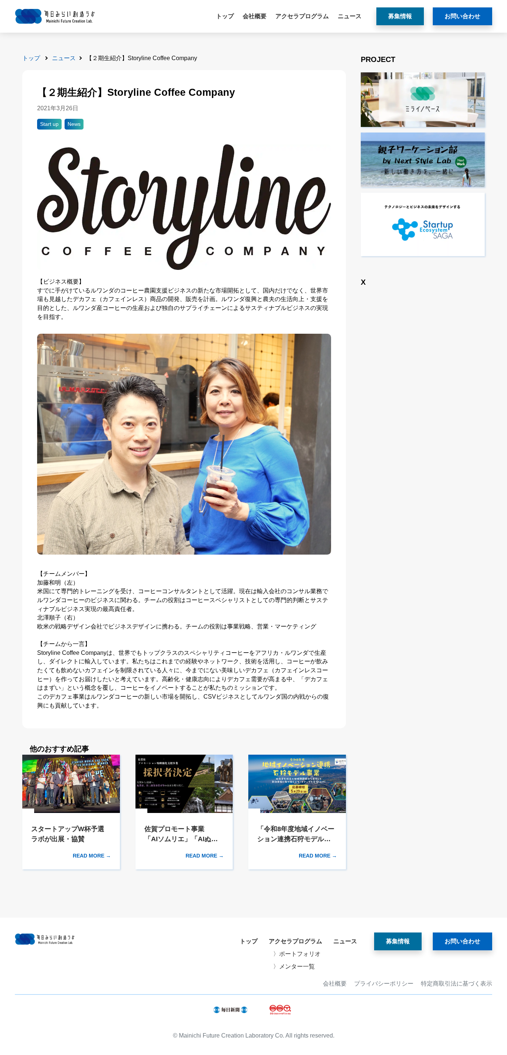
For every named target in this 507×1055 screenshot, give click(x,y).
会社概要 (254, 16)
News (74, 124)
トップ (225, 16)
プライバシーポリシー (383, 984)
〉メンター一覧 (294, 966)
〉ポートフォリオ (297, 954)
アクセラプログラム (302, 16)
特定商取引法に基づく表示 (456, 984)
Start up (49, 124)
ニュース (350, 16)
